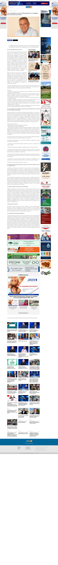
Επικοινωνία (8, 0)
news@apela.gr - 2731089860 (13, 0)
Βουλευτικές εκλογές (14, 10)
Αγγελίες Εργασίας (12, 7)
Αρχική (8, 10)
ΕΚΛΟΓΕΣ (11, 10)
